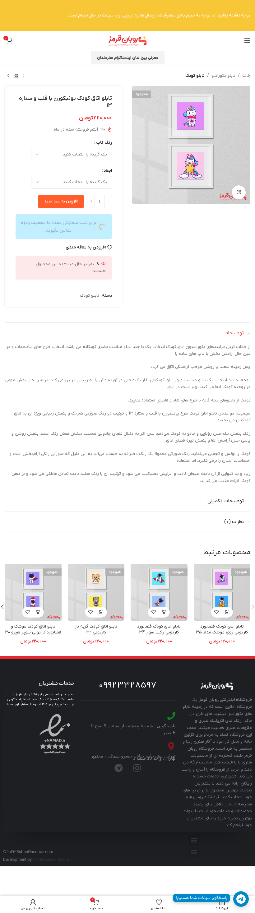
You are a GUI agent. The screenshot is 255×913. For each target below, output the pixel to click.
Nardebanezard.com (51, 859)
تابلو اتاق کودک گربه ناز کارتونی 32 (96, 629)
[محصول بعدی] (8, 76)
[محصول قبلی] (23, 76)
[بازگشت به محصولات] (16, 76)
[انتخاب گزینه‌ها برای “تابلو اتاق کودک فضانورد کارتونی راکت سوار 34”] (164, 612)
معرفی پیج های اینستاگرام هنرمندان (127, 57)
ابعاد (108, 171)
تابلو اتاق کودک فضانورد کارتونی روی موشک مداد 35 (222, 629)
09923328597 (128, 685)
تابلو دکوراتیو (223, 76)
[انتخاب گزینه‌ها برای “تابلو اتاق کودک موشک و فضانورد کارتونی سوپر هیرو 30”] (38, 612)
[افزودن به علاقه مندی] (216, 612)
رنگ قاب (104, 143)
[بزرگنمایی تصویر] (239, 192)
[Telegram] (118, 767)
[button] (194, 840)
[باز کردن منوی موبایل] (247, 40)
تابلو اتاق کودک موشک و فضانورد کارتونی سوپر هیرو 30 (33, 629)
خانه (246, 76)
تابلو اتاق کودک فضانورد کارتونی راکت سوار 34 (159, 629)
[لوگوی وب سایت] (127, 40)
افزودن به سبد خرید (61, 201)
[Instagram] (137, 767)
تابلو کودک (195, 76)
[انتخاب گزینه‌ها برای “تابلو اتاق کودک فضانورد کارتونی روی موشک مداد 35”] (227, 612)
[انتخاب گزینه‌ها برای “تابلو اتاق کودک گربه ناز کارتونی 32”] (101, 612)
